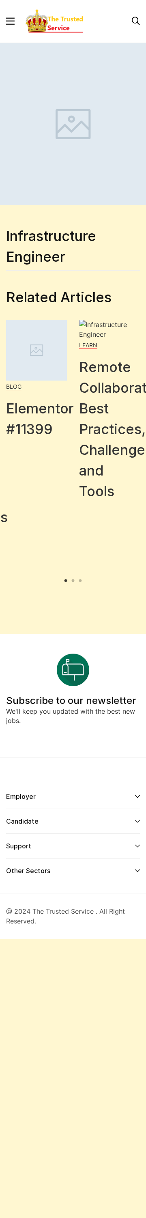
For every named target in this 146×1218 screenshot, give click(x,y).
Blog (13, 386)
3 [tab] (79, 581)
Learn (88, 345)
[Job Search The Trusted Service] (54, 21)
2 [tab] (73, 581)
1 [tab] (66, 581)
